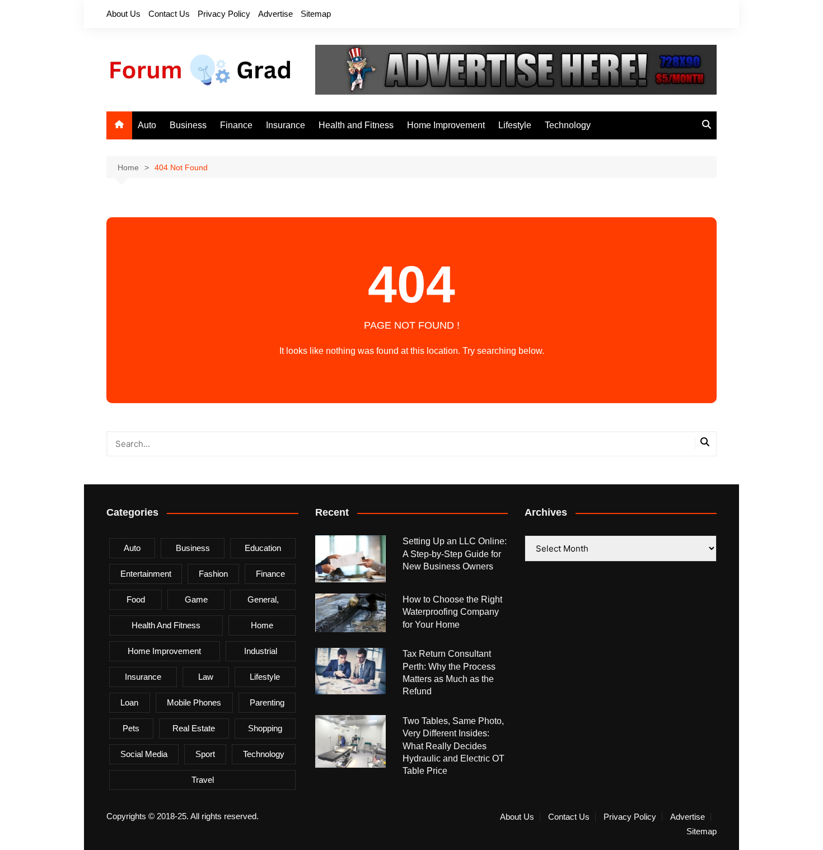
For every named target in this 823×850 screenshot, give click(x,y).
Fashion (213, 573)
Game (196, 599)
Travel (202, 779)
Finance (236, 125)
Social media (143, 754)
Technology (568, 125)
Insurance (285, 125)
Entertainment (145, 573)
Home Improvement (446, 125)
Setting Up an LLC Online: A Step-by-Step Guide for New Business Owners (455, 553)
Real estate (193, 728)
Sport (205, 754)
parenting (267, 702)
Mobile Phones (194, 702)
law (205, 676)
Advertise (275, 13)
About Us (123, 13)
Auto (147, 125)
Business (188, 125)
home (262, 625)
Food (136, 599)
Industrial (260, 651)
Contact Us (169, 13)
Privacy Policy (224, 13)
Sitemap (316, 13)
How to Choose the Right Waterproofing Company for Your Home (452, 612)
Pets (131, 728)
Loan (129, 702)
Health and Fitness (356, 125)
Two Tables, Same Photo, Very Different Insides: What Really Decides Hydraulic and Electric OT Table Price (453, 746)
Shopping (265, 728)
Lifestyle (514, 125)
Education (263, 548)
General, (263, 599)
